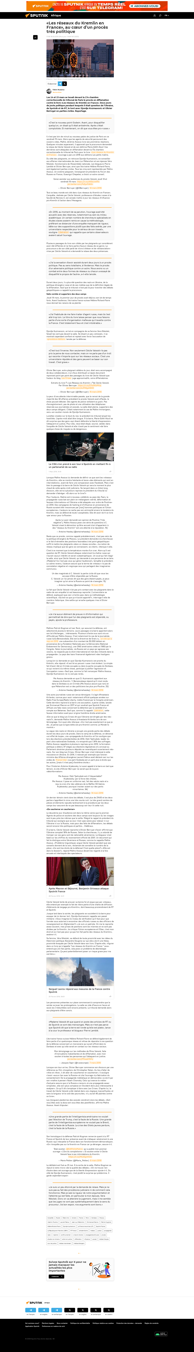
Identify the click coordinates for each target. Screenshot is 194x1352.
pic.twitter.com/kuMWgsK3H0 (80, 388)
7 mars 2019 (95, 1062)
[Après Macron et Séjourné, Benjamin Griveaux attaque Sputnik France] (80, 871)
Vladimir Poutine (52, 1222)
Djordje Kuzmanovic (69, 1226)
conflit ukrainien (66, 1235)
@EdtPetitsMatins (74, 1149)
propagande (107, 1230)
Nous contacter (62, 1323)
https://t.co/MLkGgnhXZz (80, 1156)
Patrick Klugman (106, 1222)
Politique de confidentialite (80, 1323)
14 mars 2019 (95, 188)
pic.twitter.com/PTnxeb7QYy (80, 1059)
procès (104, 1235)
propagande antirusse (92, 1235)
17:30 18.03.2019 (52, 37)
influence (87, 1239)
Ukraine (74, 1218)
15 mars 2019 (95, 391)
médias (92, 1230)
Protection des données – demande (129, 1323)
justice (99, 1230)
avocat (94, 1239)
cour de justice (51, 1243)
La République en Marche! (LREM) (57, 1230)
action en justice (67, 1239)
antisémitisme (83, 1230)
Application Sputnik (32, 1326)
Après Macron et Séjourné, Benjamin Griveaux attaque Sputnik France (79, 890)
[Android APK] (161, 1334)
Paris (87, 1218)
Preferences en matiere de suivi (53, 1326)
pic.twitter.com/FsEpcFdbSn (80, 184)
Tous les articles (57, 92)
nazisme (55, 1235)
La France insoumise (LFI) (85, 1226)
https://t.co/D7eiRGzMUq (89, 385)
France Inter (61, 760)
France (81, 1218)
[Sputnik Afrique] (37, 18)
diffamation (78, 1239)
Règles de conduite (152, 1323)
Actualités (50, 1218)
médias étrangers (79, 1243)
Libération (63, 232)
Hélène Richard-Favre (53, 1226)
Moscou (101, 1218)
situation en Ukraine (53, 1239)
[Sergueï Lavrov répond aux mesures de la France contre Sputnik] (80, 971)
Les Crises (66, 378)
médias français (104, 1239)
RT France (73, 1230)
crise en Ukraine (78, 1235)
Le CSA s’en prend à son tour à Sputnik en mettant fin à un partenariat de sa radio (79, 465)
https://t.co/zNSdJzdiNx (88, 181)
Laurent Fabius (64, 1222)
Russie (58, 1218)
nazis (49, 1235)
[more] (110, 471)
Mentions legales (48, 1323)
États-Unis (66, 1218)
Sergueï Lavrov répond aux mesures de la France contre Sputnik (79, 990)
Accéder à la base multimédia (71, 79)
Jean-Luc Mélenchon (78, 1222)
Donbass (94, 1218)
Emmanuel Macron (92, 1222)
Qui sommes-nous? (32, 1323)
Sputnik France (100, 1226)
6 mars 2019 (95, 1160)
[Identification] (154, 15)
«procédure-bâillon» (56, 339)
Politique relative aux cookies (103, 1323)
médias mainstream (65, 1243)
